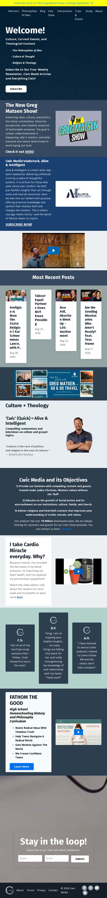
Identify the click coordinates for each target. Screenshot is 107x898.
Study (89, 11)
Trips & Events (79, 15)
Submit (80, 859)
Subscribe (16, 88)
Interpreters (64, 11)
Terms (30, 890)
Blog (42, 11)
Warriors (13, 11)
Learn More (21, 766)
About (99, 11)
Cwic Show (51, 13)
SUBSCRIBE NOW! (19, 224)
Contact (66, 529)
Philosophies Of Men (29, 13)
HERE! (29, 152)
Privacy (41, 890)
